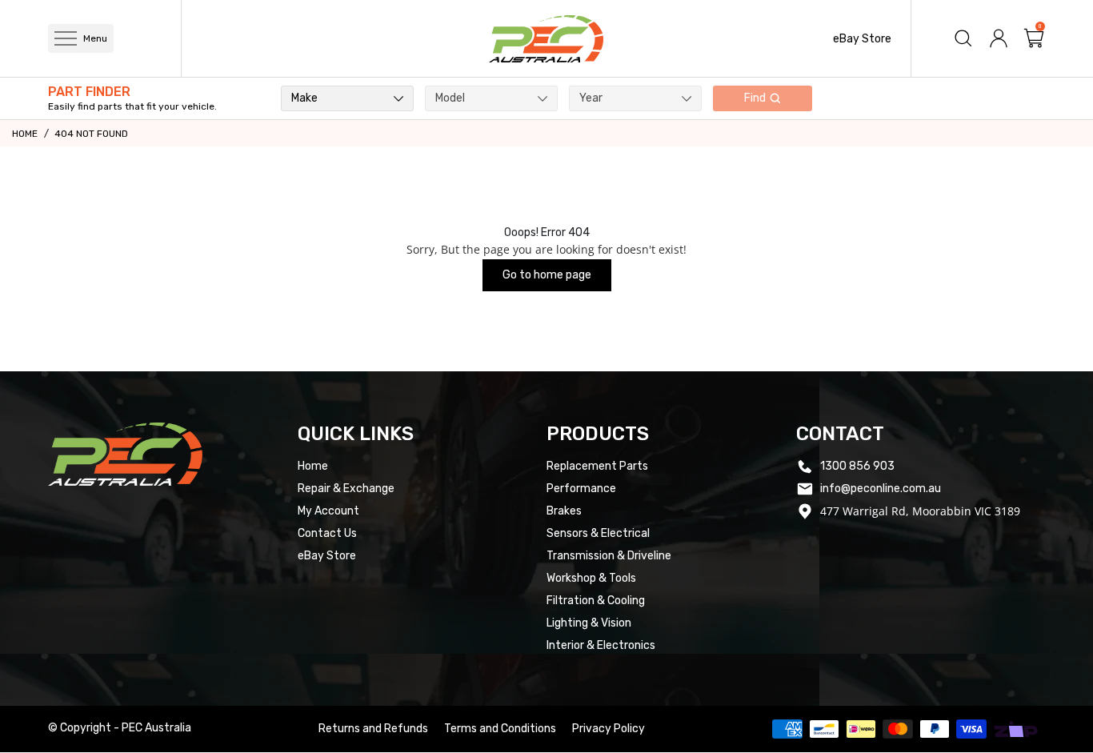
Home (25, 133)
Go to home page (546, 275)
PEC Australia (156, 728)
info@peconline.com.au (880, 488)
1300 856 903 (857, 466)
